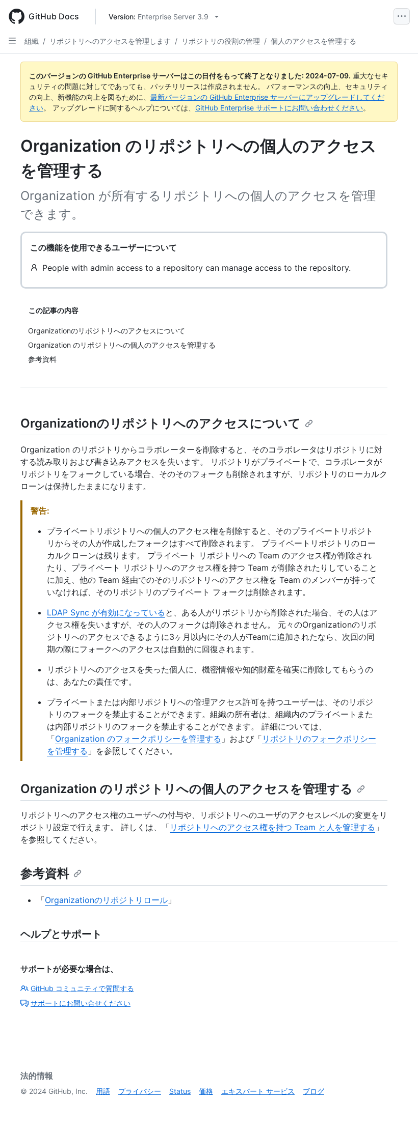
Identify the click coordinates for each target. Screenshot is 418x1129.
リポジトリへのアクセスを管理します (110, 41)
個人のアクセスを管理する (313, 41)
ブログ (313, 1091)
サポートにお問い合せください (80, 1003)
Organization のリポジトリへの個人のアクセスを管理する (186, 788)
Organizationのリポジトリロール (106, 900)
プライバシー (139, 1091)
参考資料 (44, 873)
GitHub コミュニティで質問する (82, 988)
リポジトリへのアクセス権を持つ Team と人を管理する (272, 827)
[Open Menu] (402, 16)
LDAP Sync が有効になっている (106, 612)
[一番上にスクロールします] (395, 1106)
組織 (31, 41)
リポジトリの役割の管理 (220, 41)
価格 (206, 1091)
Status (180, 1091)
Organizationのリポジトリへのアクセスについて (160, 423)
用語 (103, 1091)
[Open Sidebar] (12, 41)
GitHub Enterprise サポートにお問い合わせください (279, 107)
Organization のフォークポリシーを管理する (138, 738)
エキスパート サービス (258, 1091)
